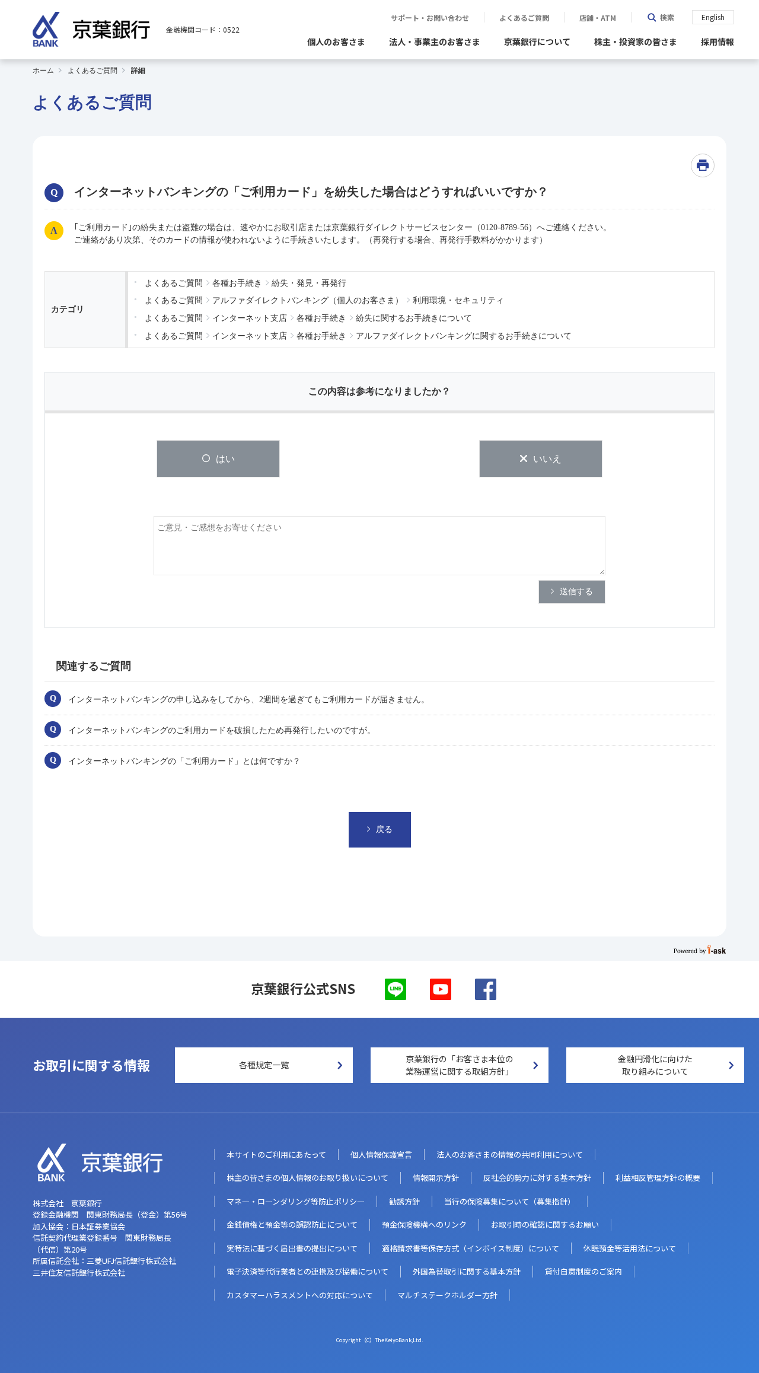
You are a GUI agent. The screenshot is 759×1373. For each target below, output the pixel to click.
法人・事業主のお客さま (434, 41)
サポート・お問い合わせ (430, 18)
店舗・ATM (597, 18)
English (713, 17)
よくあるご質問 (524, 18)
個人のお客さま (336, 41)
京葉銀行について (537, 41)
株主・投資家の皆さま (635, 41)
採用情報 (717, 41)
